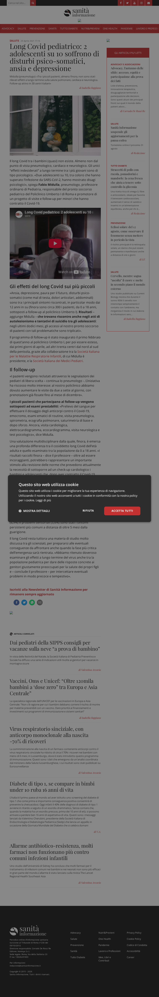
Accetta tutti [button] (122, 511)
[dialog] (79, 498)
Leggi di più (43, 500)
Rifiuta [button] (88, 510)
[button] (34, 511)
